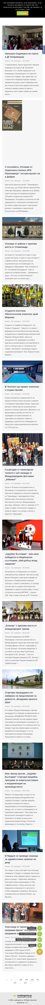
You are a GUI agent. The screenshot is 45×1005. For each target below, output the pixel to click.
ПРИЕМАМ (22, 13)
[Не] (42, 9)
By (16, 61)
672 (25, 983)
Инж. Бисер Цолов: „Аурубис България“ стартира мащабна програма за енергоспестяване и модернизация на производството (21, 780)
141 (37, 980)
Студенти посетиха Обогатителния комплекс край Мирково (21, 314)
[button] (40, 952)
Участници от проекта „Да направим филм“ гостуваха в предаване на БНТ (21, 930)
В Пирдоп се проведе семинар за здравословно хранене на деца (21, 859)
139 (26, 980)
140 (32, 980)
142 (15, 983)
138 (20, 980)
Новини (7, 61)
